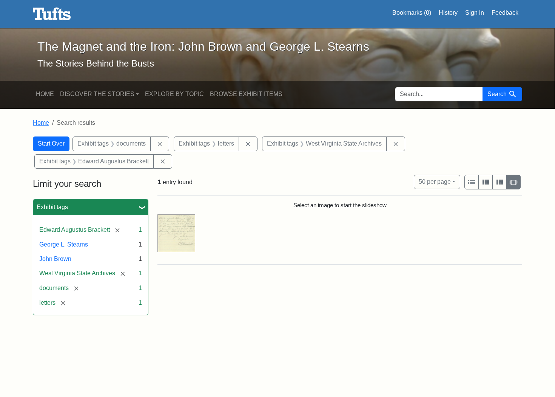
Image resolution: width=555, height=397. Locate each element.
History (448, 12)
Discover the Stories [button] (97, 94)
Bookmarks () (411, 12)
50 (435, 181)
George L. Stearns (63, 244)
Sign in (474, 12)
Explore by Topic (174, 94)
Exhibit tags (52, 207)
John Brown (55, 259)
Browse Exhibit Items (246, 94)
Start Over (51, 143)
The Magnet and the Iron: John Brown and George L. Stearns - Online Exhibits (52, 14)
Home (45, 94)
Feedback (505, 12)
